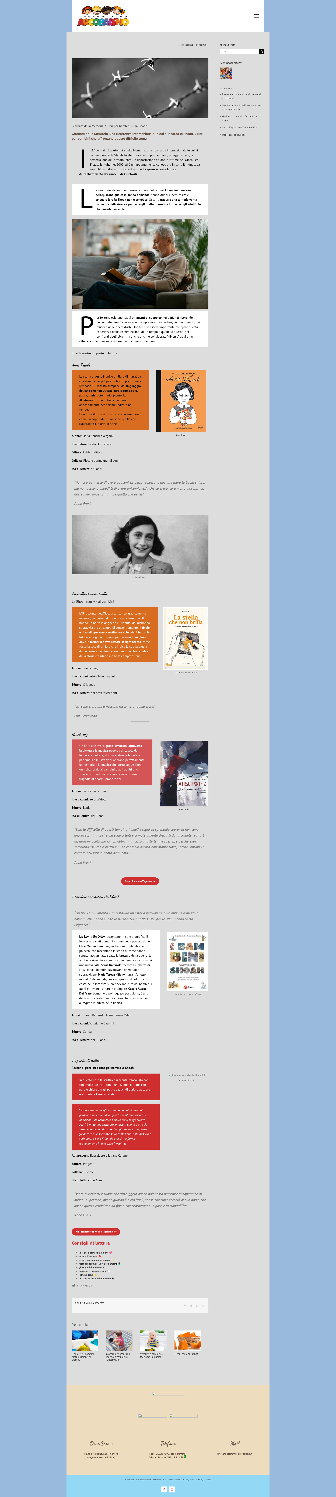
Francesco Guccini (94, 791)
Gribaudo (89, 685)
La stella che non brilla (186, 672)
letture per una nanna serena (94, 1260)
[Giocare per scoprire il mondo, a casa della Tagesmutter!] (122, 1332)
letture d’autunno (88, 1256)
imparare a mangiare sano (93, 1271)
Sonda (87, 1032)
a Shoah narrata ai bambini (94, 601)
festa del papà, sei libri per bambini (98, 1263)
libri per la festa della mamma (95, 1278)
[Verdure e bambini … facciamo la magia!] (158, 1332)
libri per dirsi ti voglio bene (94, 1252)
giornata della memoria (91, 1267)
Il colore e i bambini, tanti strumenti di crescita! (86, 1357)
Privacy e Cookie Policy (193, 1479)
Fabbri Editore (92, 452)
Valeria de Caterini (101, 1023)
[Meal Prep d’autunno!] (194, 1332)
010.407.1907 (163, 1453)
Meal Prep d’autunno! (192, 1355)
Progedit (88, 1164)
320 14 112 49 (175, 1457)
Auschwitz (184, 809)
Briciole (88, 1172)
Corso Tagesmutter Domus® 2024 (240, 127)
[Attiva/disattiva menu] (256, 16)
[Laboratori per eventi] (226, 73)
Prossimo (201, 44)
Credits (208, 1479)
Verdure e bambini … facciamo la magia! (155, 1357)
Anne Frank (181, 435)
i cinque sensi (86, 1274)
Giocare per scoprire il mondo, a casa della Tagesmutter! (120, 1358)
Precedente (187, 44)
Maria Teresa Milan (118, 1015)
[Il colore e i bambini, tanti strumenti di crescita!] (86, 1332)
